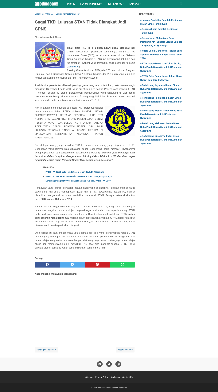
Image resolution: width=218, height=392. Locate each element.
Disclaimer (115, 377)
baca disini (73, 66)
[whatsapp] (122, 265)
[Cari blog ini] (181, 4)
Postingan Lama (125, 349)
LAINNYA (134, 4)
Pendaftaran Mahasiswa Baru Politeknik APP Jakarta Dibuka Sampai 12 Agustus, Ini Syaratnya (161, 42)
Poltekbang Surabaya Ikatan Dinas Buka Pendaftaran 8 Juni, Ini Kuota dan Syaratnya (161, 140)
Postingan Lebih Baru (47, 349)
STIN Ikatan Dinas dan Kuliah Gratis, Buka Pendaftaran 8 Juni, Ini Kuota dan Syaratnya (161, 67)
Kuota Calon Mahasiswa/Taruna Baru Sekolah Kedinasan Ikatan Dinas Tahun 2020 (161, 54)
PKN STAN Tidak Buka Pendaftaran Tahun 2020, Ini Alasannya (75, 172)
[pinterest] (97, 265)
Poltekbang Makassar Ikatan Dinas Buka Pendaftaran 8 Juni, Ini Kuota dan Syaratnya (161, 127)
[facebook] (47, 265)
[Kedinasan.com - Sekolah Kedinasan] (48, 4)
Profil (71, 4)
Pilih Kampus (114, 4)
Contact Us (127, 377)
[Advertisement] (85, 307)
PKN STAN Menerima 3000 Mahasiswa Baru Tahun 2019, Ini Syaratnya (79, 176)
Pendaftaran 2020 (91, 4)
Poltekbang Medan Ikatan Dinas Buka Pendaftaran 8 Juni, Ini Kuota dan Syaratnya (161, 114)
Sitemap (89, 377)
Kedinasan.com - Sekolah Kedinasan (112, 388)
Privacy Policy (101, 377)
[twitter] (72, 265)
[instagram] (118, 364)
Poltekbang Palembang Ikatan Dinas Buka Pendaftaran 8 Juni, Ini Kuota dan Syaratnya (161, 101)
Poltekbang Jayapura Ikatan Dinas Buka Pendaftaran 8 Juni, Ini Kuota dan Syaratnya (161, 89)
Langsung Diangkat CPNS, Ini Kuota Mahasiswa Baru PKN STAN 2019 (78, 181)
